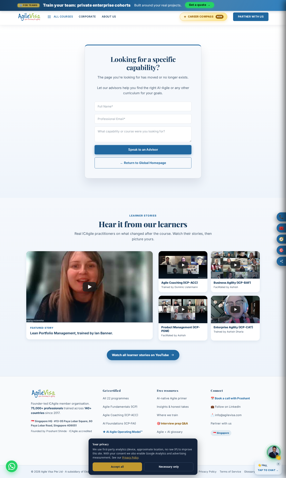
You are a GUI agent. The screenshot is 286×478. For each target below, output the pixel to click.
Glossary (249, 471)
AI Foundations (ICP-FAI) (119, 423)
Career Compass (205, 16)
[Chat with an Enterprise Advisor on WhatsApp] (12, 466)
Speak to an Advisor (143, 149)
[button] (281, 216)
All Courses (63, 16)
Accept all (117, 466)
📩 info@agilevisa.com (226, 415)
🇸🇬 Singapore (221, 432)
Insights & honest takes (173, 406)
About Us (109, 16)
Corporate (87, 16)
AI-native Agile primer (172, 398)
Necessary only (169, 466)
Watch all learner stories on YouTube (140, 355)
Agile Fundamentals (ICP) (120, 406)
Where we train (167, 415)
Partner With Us (251, 16)
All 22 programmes (116, 398)
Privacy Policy (208, 471)
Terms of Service (230, 471)
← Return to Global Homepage (143, 163)
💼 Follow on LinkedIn (226, 406)
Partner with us (221, 423)
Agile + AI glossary (169, 432)
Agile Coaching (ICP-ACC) (120, 415)
